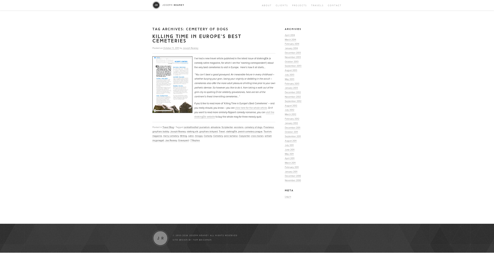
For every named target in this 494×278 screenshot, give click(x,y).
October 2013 (292, 61)
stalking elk (192, 131)
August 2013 (291, 70)
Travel (222, 131)
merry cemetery (171, 136)
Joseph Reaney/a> (168, 5)
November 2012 (293, 96)
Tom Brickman (202, 240)
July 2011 (289, 145)
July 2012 (289, 109)
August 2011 (291, 140)
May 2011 (289, 154)
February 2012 (292, 118)
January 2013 (291, 87)
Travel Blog (168, 127)
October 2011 (291, 132)
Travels (317, 5)
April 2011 (289, 158)
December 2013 (293, 52)
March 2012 (290, 114)
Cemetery (218, 136)
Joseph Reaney (190, 48)
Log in (288, 196)
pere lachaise (231, 136)
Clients (282, 5)
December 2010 (293, 176)
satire (191, 136)
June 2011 (289, 149)
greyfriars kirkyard (208, 131)
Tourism (268, 131)
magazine (157, 136)
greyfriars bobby (160, 131)
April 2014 (290, 35)
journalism (204, 127)
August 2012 (291, 105)
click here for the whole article (251, 107)
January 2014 (291, 48)
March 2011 (290, 162)
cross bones (257, 136)
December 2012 (293, 92)
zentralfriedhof (191, 127)
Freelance (269, 127)
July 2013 (289, 74)
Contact (335, 5)
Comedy (208, 136)
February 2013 (292, 83)
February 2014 (292, 43)
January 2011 (291, 171)
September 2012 (293, 101)
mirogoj (199, 136)
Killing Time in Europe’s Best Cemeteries (196, 38)
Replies (195, 140)
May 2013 (289, 79)
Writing (183, 136)
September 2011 (293, 136)
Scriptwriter (227, 127)
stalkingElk (231, 131)
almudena (215, 127)
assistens (239, 127)
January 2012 (291, 123)
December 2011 (292, 127)
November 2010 (293, 180)
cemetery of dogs (253, 127)
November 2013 (293, 57)
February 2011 (292, 167)
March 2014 (290, 39)
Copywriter (244, 136)
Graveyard (183, 140)
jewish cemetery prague (250, 131)
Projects (299, 5)
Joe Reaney (171, 140)
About (267, 5)
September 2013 (293, 65)
